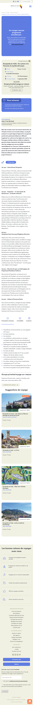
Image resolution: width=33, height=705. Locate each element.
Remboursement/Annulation (16, 617)
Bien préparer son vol (16, 625)
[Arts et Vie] (16, 6)
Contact (18, 1)
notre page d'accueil (17, 44)
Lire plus (16, 410)
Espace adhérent (16, 1)
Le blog (16, 649)
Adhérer (16, 664)
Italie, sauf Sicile (14, 12)
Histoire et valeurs (16, 633)
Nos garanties (16, 613)
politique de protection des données (18, 681)
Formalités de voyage (16, 623)
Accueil (3, 12)
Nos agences (16, 635)
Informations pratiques (20, 1)
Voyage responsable (17, 637)
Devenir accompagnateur (16, 641)
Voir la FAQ (16, 81)
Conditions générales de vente (16, 615)
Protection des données (16, 702)
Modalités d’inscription (16, 621)
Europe (7, 12)
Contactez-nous (16, 90)
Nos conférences (16, 647)
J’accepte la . (15, 681)
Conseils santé (16, 627)
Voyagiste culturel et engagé (13, 1)
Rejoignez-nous (16, 639)
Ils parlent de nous (16, 651)
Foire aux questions (16, 611)
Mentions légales (16, 697)
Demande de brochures (16, 619)
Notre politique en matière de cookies (16, 699)
